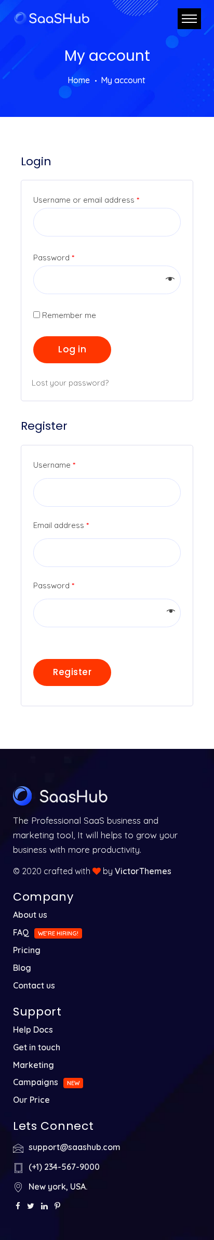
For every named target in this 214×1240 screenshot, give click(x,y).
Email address (61, 525)
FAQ (21, 932)
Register (72, 672)
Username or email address (86, 200)
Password (53, 257)
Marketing (33, 1065)
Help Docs (33, 1029)
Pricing (27, 950)
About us (30, 914)
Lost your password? (70, 383)
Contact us (34, 985)
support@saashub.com (75, 1147)
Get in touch (36, 1047)
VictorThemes (143, 871)
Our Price (31, 1099)
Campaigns (35, 1082)
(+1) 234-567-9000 (64, 1167)
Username (54, 465)
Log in (72, 349)
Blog (22, 967)
